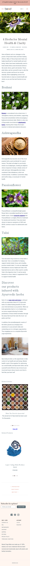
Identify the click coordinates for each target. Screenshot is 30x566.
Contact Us (5, 522)
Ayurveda (24, 47)
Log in (18, 522)
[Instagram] (18, 515)
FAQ (3, 524)
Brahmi (4, 113)
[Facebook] (12, 515)
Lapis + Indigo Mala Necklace (15, 465)
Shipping (4, 532)
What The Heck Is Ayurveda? (15, 413)
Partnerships (5, 527)
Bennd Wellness (19, 49)
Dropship (4, 529)
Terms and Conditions (7, 539)
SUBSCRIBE (21, 507)
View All (15, 429)
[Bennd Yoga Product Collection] (15, 346)
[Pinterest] (15, 515)
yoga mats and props (14, 300)
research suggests (19, 215)
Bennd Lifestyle (11, 49)
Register (19, 524)
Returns (4, 534)
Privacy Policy (5, 536)
